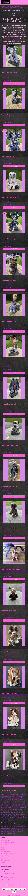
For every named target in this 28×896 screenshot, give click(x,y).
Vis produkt (14, 83)
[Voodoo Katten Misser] (14, 637)
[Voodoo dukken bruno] (14, 513)
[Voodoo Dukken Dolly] (14, 306)
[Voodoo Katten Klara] (14, 719)
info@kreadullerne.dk (8, 877)
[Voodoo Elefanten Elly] (14, 141)
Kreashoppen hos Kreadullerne (7, 842)
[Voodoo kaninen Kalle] (14, 389)
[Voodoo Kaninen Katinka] (14, 182)
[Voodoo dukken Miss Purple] (14, 554)
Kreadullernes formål (5, 840)
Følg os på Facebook (5, 858)
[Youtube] (5, 880)
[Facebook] (2, 880)
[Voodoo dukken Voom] (14, 471)
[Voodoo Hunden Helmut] (14, 761)
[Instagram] (8, 880)
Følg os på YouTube (5, 855)
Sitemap (3, 862)
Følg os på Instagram (5, 857)
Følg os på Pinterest (5, 860)
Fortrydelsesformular (5, 851)
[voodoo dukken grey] (14, 595)
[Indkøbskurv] (22, 2)
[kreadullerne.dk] (5, 2)
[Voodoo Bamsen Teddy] (14, 57)
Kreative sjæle (4, 844)
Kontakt (3, 846)
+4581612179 (7, 873)
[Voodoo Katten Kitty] (14, 224)
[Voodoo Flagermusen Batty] (14, 100)
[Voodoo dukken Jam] (14, 348)
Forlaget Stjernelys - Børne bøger (8, 853)
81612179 (13, 873)
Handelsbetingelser (5, 847)
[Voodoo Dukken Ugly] (14, 265)
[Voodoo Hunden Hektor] (14, 678)
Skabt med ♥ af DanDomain (14, 895)
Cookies (3, 849)
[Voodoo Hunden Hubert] (14, 430)
